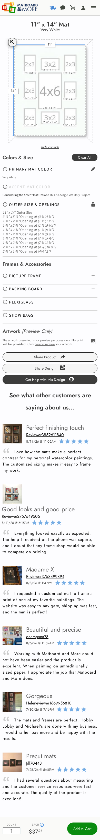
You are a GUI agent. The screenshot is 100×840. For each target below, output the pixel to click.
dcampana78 (37, 637)
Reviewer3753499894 (45, 576)
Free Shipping (41, 17)
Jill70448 (34, 763)
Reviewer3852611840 (45, 435)
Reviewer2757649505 (21, 516)
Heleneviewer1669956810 (49, 703)
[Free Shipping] (52, 7)
